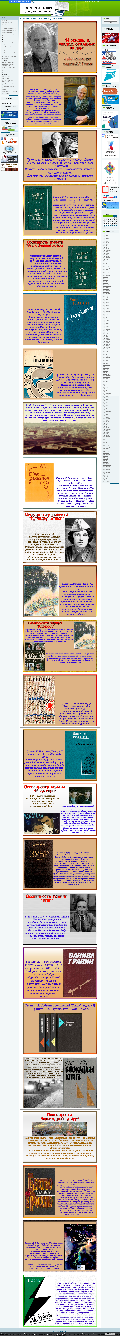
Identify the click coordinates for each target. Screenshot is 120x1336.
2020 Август (106, 374)
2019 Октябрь (106, 359)
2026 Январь (106, 471)
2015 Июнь (105, 281)
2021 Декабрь (106, 397)
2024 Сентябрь (107, 447)
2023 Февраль (106, 418)
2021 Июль (105, 390)
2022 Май (105, 405)
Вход (97, 1)
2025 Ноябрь (106, 468)
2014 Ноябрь (106, 271)
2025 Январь (106, 453)
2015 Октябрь (106, 287)
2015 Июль (105, 283)
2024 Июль (105, 444)
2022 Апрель (106, 403)
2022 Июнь (105, 406)
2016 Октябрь (106, 305)
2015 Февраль (106, 275)
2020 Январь (106, 363)
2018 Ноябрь (106, 342)
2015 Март (105, 277)
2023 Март (105, 420)
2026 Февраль (106, 472)
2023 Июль (105, 426)
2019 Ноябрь (106, 360)
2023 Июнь (105, 424)
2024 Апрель (106, 439)
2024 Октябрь (106, 448)
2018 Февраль (106, 329)
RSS (34, 2)
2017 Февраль (106, 311)
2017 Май (105, 315)
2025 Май (105, 459)
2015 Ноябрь (106, 289)
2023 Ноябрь (106, 432)
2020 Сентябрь (107, 375)
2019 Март (105, 348)
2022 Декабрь (106, 415)
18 (106, 223)
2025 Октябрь (106, 466)
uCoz (65, 1331)
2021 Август (106, 392)
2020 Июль (105, 372)
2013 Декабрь (106, 254)
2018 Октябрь (106, 341)
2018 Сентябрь (107, 339)
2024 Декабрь (106, 451)
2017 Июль (105, 318)
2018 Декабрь (106, 344)
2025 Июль (105, 462)
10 (104, 221)
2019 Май (105, 351)
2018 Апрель (106, 332)
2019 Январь (106, 345)
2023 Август (106, 427)
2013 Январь (106, 238)
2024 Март (105, 438)
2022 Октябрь (106, 412)
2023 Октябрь (106, 430)
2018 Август (106, 338)
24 (104, 225)
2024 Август (106, 445)
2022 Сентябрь (107, 411)
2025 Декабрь (106, 469)
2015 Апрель (106, 278)
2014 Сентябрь (107, 268)
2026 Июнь (105, 478)
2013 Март (105, 241)
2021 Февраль (106, 383)
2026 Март (105, 474)
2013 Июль (105, 247)
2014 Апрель (106, 260)
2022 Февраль (106, 400)
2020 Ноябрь (106, 378)
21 (112, 223)
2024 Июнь (105, 442)
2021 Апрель (106, 386)
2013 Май (105, 244)
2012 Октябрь (106, 233)
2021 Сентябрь (107, 393)
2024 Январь (106, 435)
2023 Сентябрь (107, 429)
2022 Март (105, 402)
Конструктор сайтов (58, 1331)
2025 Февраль (106, 454)
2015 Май (105, 280)
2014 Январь (106, 256)
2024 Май (105, 441)
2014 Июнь (105, 263)
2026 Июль (105, 480)
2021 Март (105, 384)
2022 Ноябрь (106, 414)
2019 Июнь (105, 353)
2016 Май (105, 298)
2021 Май (105, 387)
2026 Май (105, 477)
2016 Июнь (105, 299)
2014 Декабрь (106, 272)
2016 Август (106, 302)
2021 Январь (106, 381)
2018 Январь (106, 327)
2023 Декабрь (106, 433)
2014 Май (105, 262)
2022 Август (106, 409)
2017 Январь (106, 309)
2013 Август (106, 248)
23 (116, 223)
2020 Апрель (106, 368)
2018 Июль (105, 336)
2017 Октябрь (106, 323)
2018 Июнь (105, 335)
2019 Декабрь (106, 362)
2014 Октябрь (106, 269)
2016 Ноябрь (106, 307)
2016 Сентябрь (107, 304)
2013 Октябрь (106, 251)
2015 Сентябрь (107, 286)
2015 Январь (106, 274)
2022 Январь (106, 399)
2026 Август (106, 481)
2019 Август (106, 356)
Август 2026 (110, 214)
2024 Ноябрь (106, 450)
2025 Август (106, 463)
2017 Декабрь (106, 326)
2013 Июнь (105, 245)
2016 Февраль (106, 293)
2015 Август (106, 284)
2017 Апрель (106, 314)
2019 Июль (105, 354)
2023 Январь (106, 417)
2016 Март (105, 295)
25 (106, 225)
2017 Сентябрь (107, 321)
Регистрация (92, 1)
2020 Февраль (106, 365)
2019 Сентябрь (107, 357)
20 (110, 223)
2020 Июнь (105, 371)
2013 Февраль (106, 239)
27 (110, 225)
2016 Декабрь (106, 308)
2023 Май (105, 423)
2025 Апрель (106, 457)
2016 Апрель (106, 296)
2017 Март (105, 312)
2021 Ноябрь (106, 396)
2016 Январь (106, 292)
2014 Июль (105, 265)
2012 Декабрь (106, 236)
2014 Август (106, 266)
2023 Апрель (106, 421)
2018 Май (105, 333)
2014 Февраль (106, 257)
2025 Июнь (105, 460)
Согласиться (110, 1333)
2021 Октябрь (106, 395)
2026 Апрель (106, 475)
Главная (86, 1)
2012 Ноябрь (106, 235)
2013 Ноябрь (106, 253)
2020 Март (105, 366)
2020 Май (105, 369)
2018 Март (105, 330)
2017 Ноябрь (106, 324)
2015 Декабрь (106, 290)
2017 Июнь (105, 317)
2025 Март (105, 456)
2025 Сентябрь (107, 465)
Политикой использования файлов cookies (88, 1334)
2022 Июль (105, 408)
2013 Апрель (106, 242)
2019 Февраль (106, 347)
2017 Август (106, 320)
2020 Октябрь (106, 377)
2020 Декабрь (106, 380)
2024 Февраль (106, 436)
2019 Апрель (106, 350)
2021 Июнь (105, 389)
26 (108, 225)
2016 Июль (105, 301)
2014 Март (105, 259)
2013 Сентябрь (107, 250)
